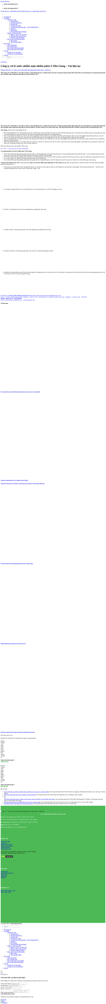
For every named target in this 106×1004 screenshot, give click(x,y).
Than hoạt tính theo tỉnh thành (18, 31)
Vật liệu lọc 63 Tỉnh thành (14, 52)
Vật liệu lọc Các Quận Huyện (15, 54)
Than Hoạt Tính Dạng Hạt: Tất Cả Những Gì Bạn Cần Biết (14, 480)
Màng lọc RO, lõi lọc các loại (18, 36)
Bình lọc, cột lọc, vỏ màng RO (19, 34)
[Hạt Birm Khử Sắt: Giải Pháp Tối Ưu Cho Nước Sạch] (13, 640)
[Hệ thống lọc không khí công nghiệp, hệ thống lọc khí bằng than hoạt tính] (13, 729)
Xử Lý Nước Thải (12, 46)
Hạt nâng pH (14, 24)
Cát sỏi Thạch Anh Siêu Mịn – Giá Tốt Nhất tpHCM (24, 27)
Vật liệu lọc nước (11, 20)
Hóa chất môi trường (16, 42)
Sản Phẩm (6, 18)
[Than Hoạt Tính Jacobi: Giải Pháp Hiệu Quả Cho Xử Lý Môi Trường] (13, 560)
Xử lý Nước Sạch (12, 45)
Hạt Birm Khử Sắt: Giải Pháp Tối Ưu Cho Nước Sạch (13, 643)
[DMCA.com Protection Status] (7, 857)
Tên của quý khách (6, 983)
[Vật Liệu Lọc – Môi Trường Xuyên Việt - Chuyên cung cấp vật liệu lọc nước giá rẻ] (23, 11)
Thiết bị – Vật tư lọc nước (14, 33)
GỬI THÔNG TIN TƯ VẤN (7, 994)
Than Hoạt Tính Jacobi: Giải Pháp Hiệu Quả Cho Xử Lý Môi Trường (17, 563)
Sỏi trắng (13, 28)
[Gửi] (4, 928)
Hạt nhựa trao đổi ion (16, 22)
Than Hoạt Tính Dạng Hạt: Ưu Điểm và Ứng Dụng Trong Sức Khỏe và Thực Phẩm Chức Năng (22, 483)
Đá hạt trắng (14, 30)
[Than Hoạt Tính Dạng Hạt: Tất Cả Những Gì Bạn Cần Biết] (13, 477)
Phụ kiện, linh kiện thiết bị (17, 37)
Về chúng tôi (7, 17)
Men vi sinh (14, 40)
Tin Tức (6, 51)
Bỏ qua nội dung (5, 1)
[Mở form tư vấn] (1, 971)
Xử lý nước (7, 43)
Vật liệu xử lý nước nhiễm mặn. (18, 148)
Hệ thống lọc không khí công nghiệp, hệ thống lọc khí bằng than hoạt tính (17, 732)
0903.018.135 (4, 761)
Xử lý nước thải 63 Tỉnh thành (15, 49)
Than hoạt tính (14, 21)
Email (3, 989)
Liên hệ (6, 55)
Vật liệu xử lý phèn (16, 25)
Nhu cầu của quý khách (7, 992)
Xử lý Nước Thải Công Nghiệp (15, 48)
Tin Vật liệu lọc (4, 61)
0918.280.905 (4, 786)
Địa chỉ (3, 987)
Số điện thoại (5, 985)
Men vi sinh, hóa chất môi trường (16, 39)
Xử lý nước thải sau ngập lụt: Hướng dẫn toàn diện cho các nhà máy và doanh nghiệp (20, 391)
